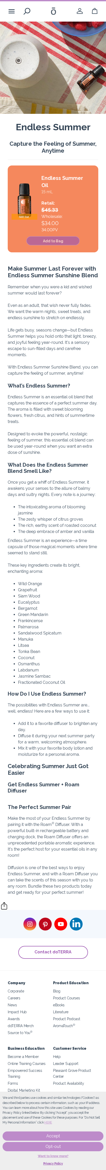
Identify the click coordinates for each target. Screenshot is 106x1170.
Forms (13, 1083)
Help (57, 1056)
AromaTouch (64, 1026)
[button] (53, 240)
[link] (80, 11)
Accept (53, 1136)
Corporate (16, 991)
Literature (60, 1012)
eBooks (59, 1005)
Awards (14, 1019)
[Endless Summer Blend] (24, 201)
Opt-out (53, 1146)
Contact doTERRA (53, 952)
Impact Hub (17, 1012)
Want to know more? (53, 1156)
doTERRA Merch (21, 1026)
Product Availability (68, 1083)
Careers (14, 998)
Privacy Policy (53, 1163)
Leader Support (65, 1063)
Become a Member (23, 1056)
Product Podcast (66, 1019)
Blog (56, 991)
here (48, 1122)
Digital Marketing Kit (24, 1090)
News (12, 1005)
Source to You (20, 1032)
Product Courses (66, 998)
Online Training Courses (27, 1063)
